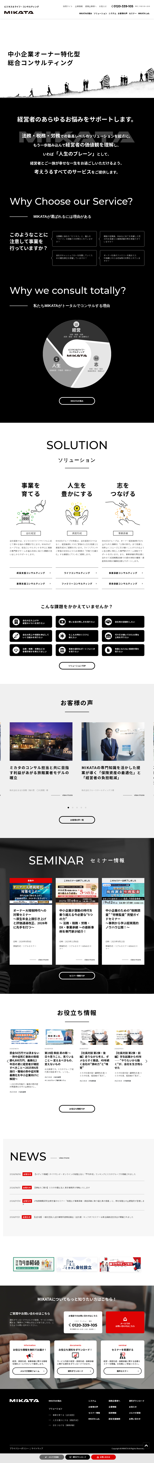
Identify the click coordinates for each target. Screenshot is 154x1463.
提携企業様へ (91, 6)
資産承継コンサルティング (123, 583)
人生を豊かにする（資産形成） (66, 1420)
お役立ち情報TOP (77, 1108)
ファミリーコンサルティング (77, 583)
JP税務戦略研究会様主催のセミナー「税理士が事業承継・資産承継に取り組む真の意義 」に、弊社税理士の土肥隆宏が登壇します (83, 1202)
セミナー (133, 13)
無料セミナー (122, 1371)
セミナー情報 (94, 1412)
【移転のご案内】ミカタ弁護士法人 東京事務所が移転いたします (56, 1187)
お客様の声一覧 (77, 819)
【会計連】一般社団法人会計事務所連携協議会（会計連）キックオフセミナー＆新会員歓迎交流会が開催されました (78, 1217)
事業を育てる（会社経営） (64, 1415)
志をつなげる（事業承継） (64, 1425)
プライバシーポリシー (19, 1448)
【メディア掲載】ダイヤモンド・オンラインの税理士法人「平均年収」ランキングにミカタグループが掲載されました (79, 1174)
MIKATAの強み (85, 13)
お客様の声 (122, 13)
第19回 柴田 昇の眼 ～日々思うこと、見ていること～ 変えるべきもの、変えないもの (24, 1058)
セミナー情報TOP (77, 975)
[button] (68, 807)
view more (67, 795)
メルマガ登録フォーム (29, 1371)
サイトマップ (37, 1448)
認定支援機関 (114, 1418)
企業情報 (79, 6)
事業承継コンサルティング (123, 572)
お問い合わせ (105, 1457)
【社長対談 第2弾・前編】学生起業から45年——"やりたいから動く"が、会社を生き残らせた (94, 1060)
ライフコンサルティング (77, 572)
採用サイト (68, 6)
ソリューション (100, 13)
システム (112, 13)
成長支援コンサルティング (31, 572)
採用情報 (112, 1412)
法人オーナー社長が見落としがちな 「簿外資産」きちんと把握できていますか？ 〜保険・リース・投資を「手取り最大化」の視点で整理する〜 (129, 1062)
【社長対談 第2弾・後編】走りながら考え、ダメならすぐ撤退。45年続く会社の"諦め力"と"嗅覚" (59, 1060)
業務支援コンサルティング (31, 583)
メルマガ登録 (53, 1457)
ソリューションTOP (77, 665)
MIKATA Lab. (144, 13)
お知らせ (103, 6)
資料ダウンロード (79, 1457)
